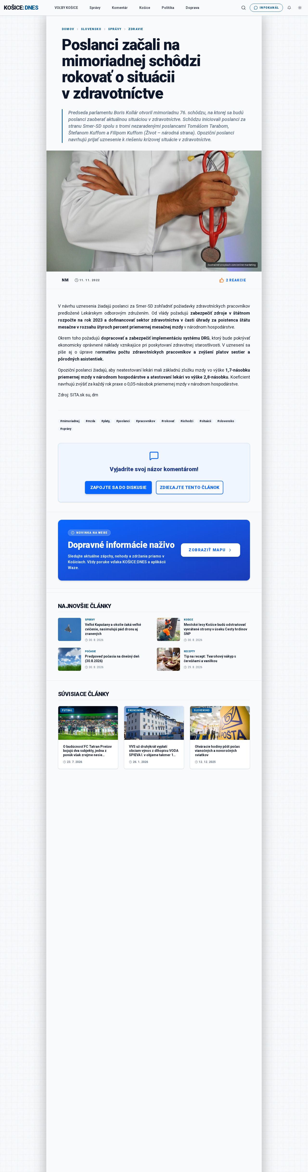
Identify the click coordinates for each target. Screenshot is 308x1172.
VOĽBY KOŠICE (66, 8)
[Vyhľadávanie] (243, 7)
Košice (144, 8)
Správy (95, 8)
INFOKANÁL (269, 7)
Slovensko (91, 29)
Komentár (120, 8)
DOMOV (68, 29)
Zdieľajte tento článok (189, 487)
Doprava (192, 8)
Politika (168, 8)
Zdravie (135, 29)
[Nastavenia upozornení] (289, 7)
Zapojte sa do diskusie (118, 487)
